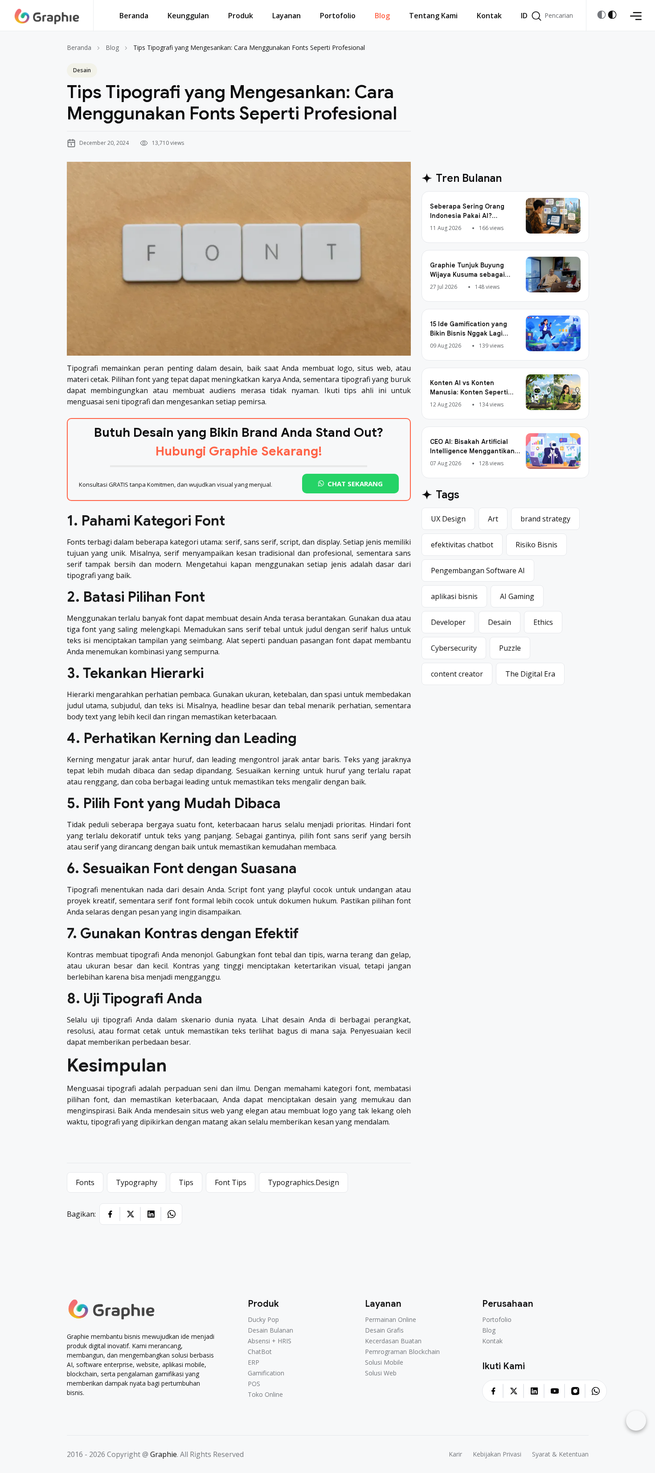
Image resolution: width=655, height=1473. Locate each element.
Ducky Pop (263, 1320)
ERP (253, 1362)
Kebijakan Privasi (497, 1454)
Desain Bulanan (270, 1330)
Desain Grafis (384, 1330)
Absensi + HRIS (269, 1341)
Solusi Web (381, 1373)
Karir (455, 1454)
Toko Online (265, 1395)
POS (254, 1384)
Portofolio (497, 1320)
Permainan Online (390, 1320)
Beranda (79, 47)
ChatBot (260, 1352)
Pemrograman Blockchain (402, 1352)
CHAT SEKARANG (355, 483)
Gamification (266, 1373)
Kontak (492, 1341)
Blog (112, 47)
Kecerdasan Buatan (393, 1341)
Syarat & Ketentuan (560, 1454)
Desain (82, 70)
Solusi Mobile (384, 1362)
